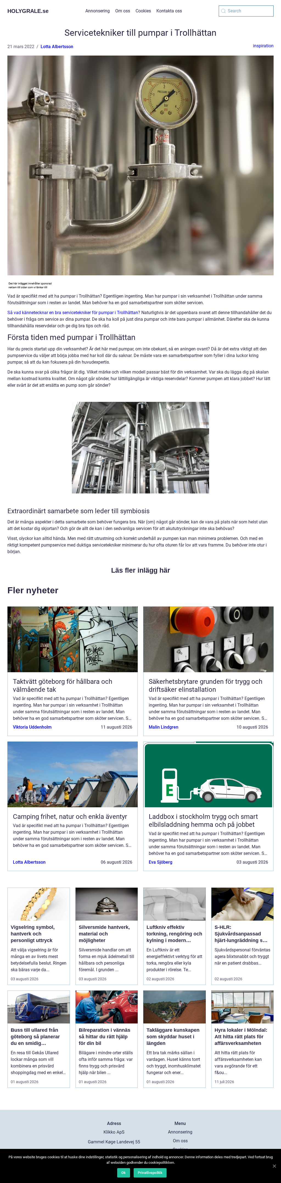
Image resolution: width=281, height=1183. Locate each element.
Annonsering (97, 10)
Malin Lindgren (163, 727)
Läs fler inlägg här (140, 570)
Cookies (143, 10)
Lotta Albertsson (57, 46)
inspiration (263, 45)
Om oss (122, 10)
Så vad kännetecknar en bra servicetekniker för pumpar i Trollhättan (72, 312)
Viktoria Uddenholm (32, 727)
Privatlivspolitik (150, 1173)
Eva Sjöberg (160, 862)
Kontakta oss (169, 10)
